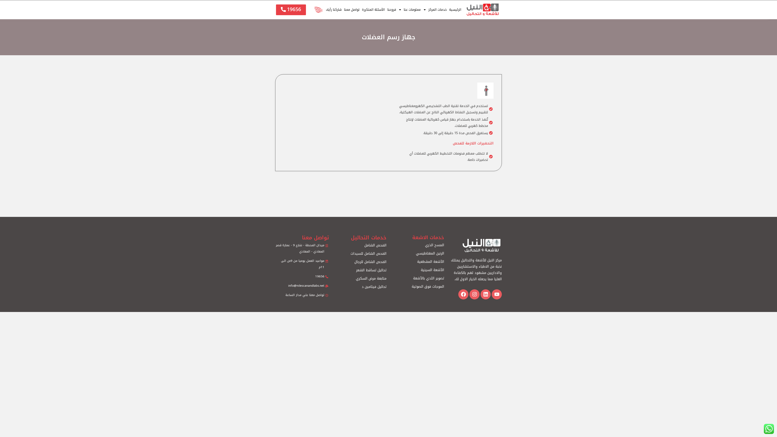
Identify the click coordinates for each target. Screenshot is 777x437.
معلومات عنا (412, 9)
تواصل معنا (352, 9)
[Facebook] (463, 294)
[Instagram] (474, 294)
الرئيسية (455, 9)
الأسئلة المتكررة (373, 9)
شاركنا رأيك (334, 9)
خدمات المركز (437, 9)
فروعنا (391, 9)
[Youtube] (497, 294)
